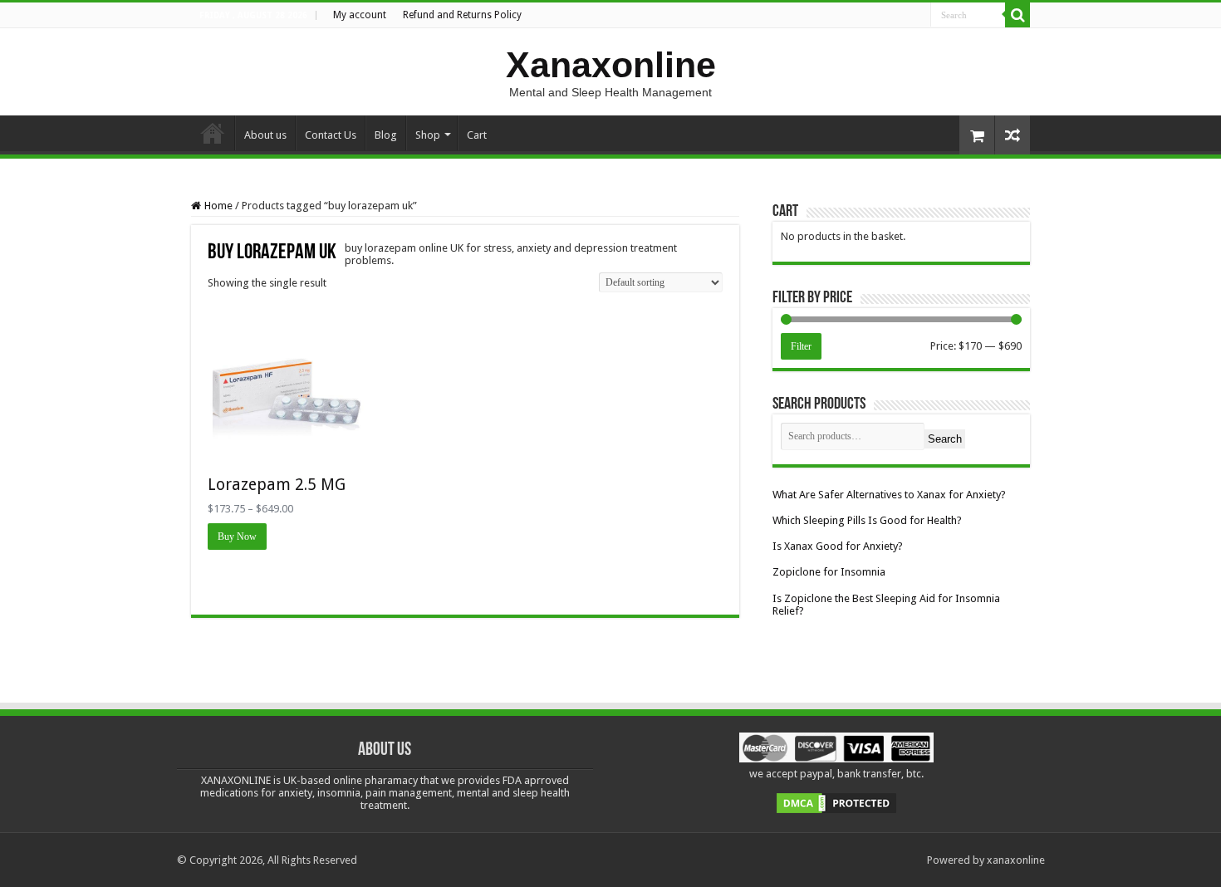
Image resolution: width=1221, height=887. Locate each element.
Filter (801, 346)
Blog (386, 135)
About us (265, 135)
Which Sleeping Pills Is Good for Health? (867, 520)
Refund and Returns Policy (462, 15)
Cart (477, 135)
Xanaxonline (611, 65)
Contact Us (330, 135)
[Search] (1017, 14)
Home (212, 132)
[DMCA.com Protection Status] (836, 802)
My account (359, 15)
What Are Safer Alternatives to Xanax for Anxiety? (889, 494)
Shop (427, 135)
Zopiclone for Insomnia (828, 572)
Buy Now (237, 536)
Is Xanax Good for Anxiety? (837, 546)
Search (945, 439)
